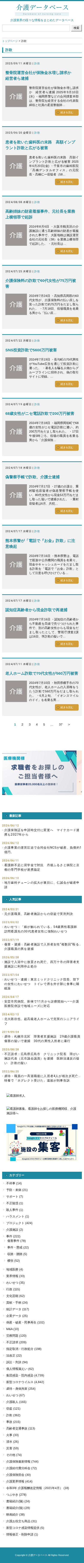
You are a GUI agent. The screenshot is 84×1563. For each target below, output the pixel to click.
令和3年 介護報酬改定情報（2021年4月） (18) (37, 1488)
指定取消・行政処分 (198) (24, 1349)
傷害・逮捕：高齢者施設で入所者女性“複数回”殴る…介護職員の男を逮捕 (42, 947)
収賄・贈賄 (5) (17, 1254)
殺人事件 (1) (14, 1209)
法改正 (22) (14, 1355)
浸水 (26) (12, 1441)
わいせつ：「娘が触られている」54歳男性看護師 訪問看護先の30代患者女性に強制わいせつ (42, 929)
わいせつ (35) (15, 1282)
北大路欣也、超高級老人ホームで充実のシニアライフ (42, 1021)
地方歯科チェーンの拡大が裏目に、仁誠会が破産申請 (42, 885)
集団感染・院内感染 (19, 1375)
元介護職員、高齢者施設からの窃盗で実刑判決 (38, 913)
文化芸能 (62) (15, 1296)
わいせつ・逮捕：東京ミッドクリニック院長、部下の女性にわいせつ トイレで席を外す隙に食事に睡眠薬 (42, 984)
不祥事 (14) (14, 1183)
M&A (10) (12, 1329)
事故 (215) (13, 1421)
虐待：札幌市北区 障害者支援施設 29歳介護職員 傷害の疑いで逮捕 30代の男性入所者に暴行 (43, 1039)
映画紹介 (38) (15, 1514)
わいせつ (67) (15, 1395)
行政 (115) (13, 1289)
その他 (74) (14, 1455)
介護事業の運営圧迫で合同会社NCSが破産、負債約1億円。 (43, 850)
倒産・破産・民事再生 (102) (25, 1322)
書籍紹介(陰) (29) (18, 1508)
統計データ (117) (17, 1309)
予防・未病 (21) (17, 1190)
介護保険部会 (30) (18, 1474)
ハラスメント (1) (17, 1216)
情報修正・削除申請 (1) (22, 1534)
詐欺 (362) (13, 1415)
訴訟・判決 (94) (17, 1362)
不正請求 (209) (16, 1342)
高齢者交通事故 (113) (20, 1428)
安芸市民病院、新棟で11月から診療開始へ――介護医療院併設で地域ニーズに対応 (41, 1004)
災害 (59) (12, 1448)
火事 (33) (12, 1435)
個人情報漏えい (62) (20, 1368)
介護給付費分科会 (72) (21, 1468)
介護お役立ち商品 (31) (21, 1521)
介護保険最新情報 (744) (22, 1461)
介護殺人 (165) (16, 1402)
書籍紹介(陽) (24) (18, 1501)
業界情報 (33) (15, 1276)
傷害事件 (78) (16, 1240)
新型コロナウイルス (19, 1382)
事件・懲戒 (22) (18, 1247)
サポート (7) (14, 1196)
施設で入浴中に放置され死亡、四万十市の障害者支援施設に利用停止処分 (42, 964)
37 (60, 724)
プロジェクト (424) (19, 1223)
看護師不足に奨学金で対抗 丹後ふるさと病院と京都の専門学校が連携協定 (42, 867)
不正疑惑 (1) (14, 1203)
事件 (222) (13, 1236)
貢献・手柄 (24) (17, 1302)
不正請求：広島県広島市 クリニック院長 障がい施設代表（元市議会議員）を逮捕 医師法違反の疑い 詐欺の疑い (42, 1058)
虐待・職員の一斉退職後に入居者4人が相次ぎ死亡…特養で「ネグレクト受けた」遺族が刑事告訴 (42, 1078)
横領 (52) (13, 1260)
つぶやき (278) (16, 1494)
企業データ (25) (17, 1315)
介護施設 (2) (14, 1229)
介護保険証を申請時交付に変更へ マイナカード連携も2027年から (42, 832)
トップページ (10, 41)
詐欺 (37, 63)
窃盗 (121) (13, 1408)
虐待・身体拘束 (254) (21, 1388)
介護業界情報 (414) (19, 1481)
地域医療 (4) (14, 1269)
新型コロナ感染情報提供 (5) (25, 1527)
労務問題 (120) (16, 1335)
